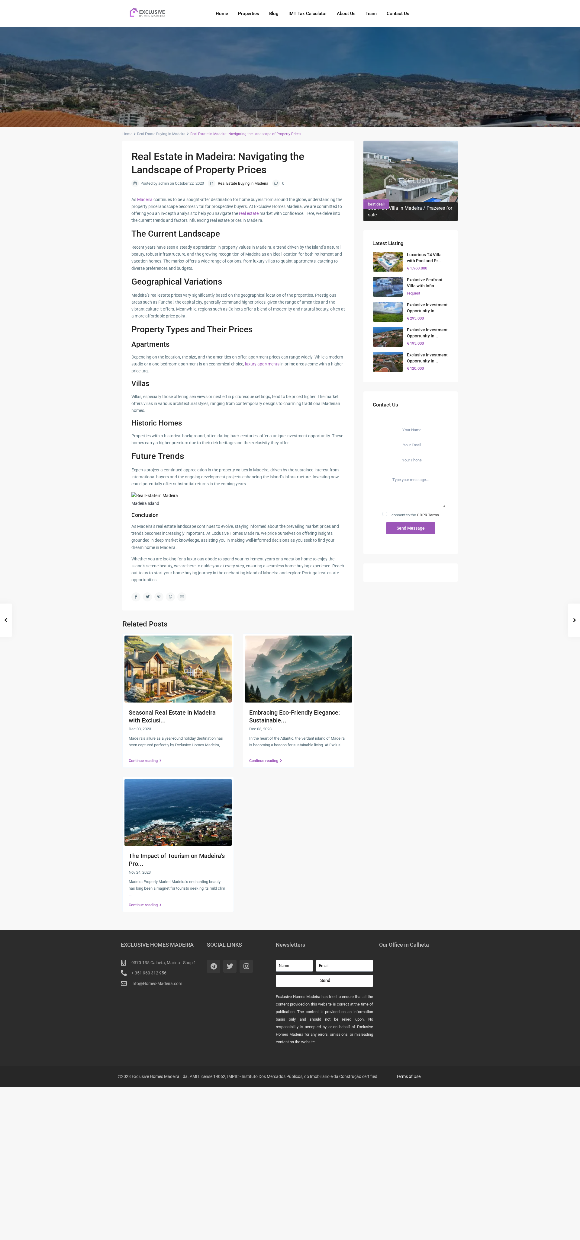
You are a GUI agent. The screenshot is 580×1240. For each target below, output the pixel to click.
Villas (140, 383)
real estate (249, 213)
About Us (346, 13)
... (222, 745)
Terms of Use (408, 1076)
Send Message (411, 528)
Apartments (150, 344)
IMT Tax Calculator (307, 13)
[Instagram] (246, 966)
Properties (248, 13)
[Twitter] (230, 966)
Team (371, 13)
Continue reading (143, 761)
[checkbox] (384, 514)
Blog (274, 13)
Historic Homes (156, 423)
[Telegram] (213, 966)
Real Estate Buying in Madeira (161, 134)
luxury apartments (262, 364)
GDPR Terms (428, 515)
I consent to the (414, 515)
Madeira (145, 199)
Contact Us (398, 13)
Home (222, 13)
